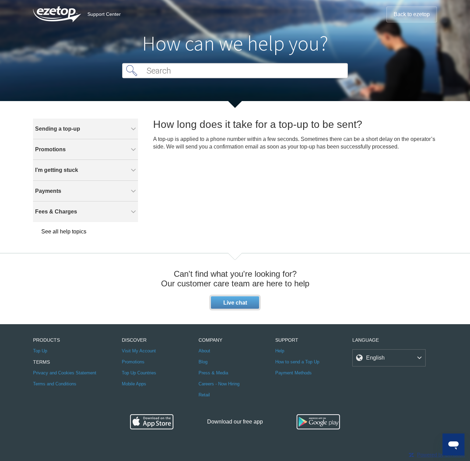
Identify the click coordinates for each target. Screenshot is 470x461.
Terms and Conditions (54, 383)
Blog (203, 361)
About (204, 350)
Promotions (133, 361)
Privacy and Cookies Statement (64, 372)
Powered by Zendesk (441, 455)
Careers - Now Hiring (219, 383)
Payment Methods (293, 372)
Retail (204, 394)
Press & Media (213, 372)
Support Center (104, 14)
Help (279, 350)
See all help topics (63, 231)
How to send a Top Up (297, 361)
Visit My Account (139, 350)
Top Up (40, 350)
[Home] (57, 14)
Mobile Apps (134, 383)
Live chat (235, 303)
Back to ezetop (412, 14)
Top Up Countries (139, 372)
